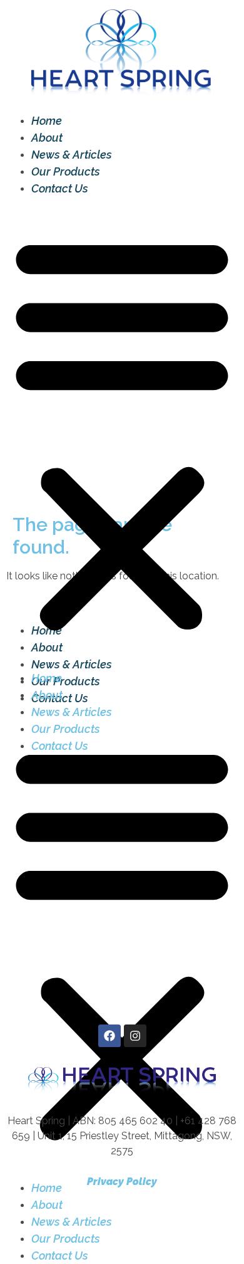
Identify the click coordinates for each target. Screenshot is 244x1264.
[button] (122, 433)
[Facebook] (109, 1035)
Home (46, 120)
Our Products (65, 171)
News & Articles (71, 154)
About (47, 137)
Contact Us (59, 188)
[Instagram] (135, 1035)
